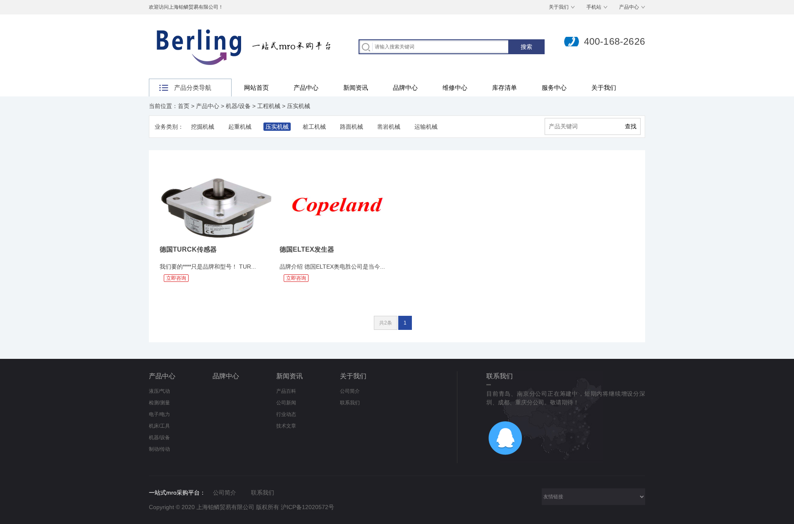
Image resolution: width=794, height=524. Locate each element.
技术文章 (286, 426)
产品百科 (286, 391)
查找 (630, 126)
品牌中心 (405, 87)
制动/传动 (159, 449)
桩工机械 (314, 126)
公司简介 (350, 391)
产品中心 (629, 7)
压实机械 (298, 106)
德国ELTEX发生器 (307, 249)
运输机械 (426, 126)
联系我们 (350, 403)
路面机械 (351, 126)
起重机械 (239, 126)
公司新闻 (286, 403)
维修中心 (454, 87)
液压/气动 (159, 391)
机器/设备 (238, 106)
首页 (183, 106)
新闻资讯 (355, 87)
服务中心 (554, 87)
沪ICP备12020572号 (307, 507)
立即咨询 (176, 278)
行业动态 (286, 414)
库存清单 (504, 87)
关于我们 (559, 7)
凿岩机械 (388, 126)
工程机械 (268, 106)
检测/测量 (159, 403)
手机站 (593, 7)
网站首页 (256, 87)
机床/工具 (159, 426)
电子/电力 (159, 414)
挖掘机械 (202, 126)
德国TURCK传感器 (188, 249)
